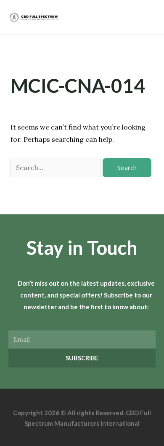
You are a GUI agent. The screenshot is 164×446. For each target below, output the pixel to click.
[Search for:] (57, 167)
